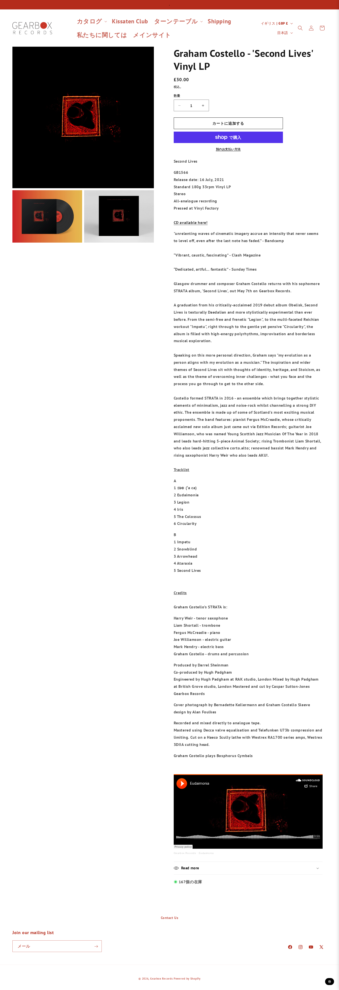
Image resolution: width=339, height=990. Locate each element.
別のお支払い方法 (228, 149)
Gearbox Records (185, 853)
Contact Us (169, 918)
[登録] (96, 946)
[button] (91, 21)
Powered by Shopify (187, 978)
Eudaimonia (206, 853)
